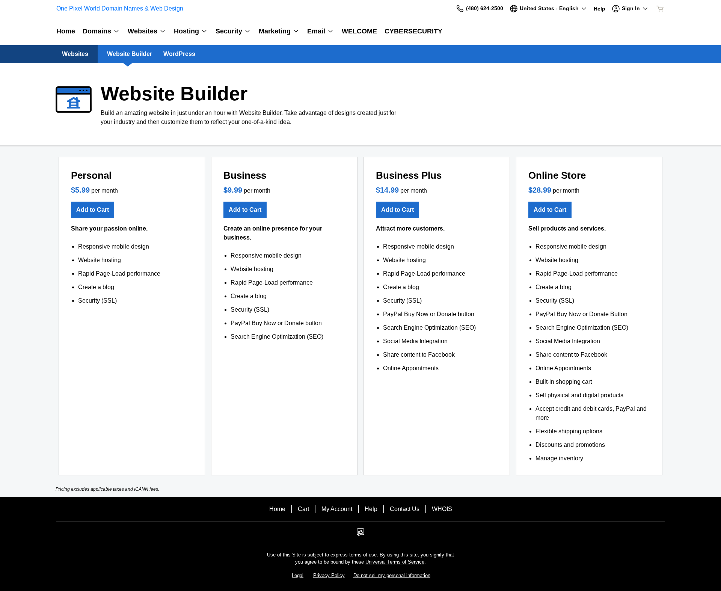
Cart (303, 509)
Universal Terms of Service (394, 562)
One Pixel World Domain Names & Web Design (119, 8)
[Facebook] (360, 534)
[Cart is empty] (660, 9)
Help (371, 509)
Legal (297, 575)
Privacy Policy (329, 575)
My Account (336, 509)
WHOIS (442, 509)
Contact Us (404, 509)
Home (277, 509)
